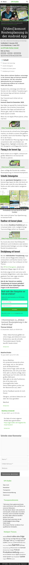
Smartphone (22, 554)
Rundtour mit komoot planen (9, 68)
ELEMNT (5, 542)
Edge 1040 (9, 540)
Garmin (15, 544)
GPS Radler (15, 2)
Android (3, 53)
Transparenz (6, 490)
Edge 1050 (15, 540)
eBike (18, 536)
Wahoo (9, 559)
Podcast (17, 550)
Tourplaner (17, 53)
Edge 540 (10, 538)
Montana (5, 550)
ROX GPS (5, 554)
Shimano (13, 554)
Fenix (10, 545)
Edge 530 (5, 539)
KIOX (19, 547)
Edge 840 (20, 538)
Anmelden (14, 309)
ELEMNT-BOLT (10, 542)
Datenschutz (5, 315)
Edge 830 (15, 539)
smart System (7, 556)
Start (2, 41)
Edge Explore (21, 540)
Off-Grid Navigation (9, 267)
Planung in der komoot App (9, 63)
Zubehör (13, 558)
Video (4, 41)
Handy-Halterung (6, 547)
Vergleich (4, 558)
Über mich (6, 485)
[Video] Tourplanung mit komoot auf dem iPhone (13, 128)
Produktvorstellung (11, 552)
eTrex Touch (5, 545)
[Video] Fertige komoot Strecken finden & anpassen (14, 238)
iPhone (12, 547)
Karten (16, 547)
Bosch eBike (11, 536)
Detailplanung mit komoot (8, 71)
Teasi (12, 556)
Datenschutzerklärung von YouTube (9, 24)
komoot (10, 53)
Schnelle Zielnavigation (8, 66)
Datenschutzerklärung (9, 492)
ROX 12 (22, 552)
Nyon (8, 550)
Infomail (12, 313)
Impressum (6, 495)
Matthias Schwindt (8, 411)
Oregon (12, 550)
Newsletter (6, 487)
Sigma (17, 554)
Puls (20, 552)
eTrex (24, 542)
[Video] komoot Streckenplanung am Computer (13, 167)
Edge (22, 536)
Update (22, 556)
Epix (21, 542)
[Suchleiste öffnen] (27, 1)
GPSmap (22, 545)
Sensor (9, 554)
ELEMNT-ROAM (16, 542)
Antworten (6, 347)
